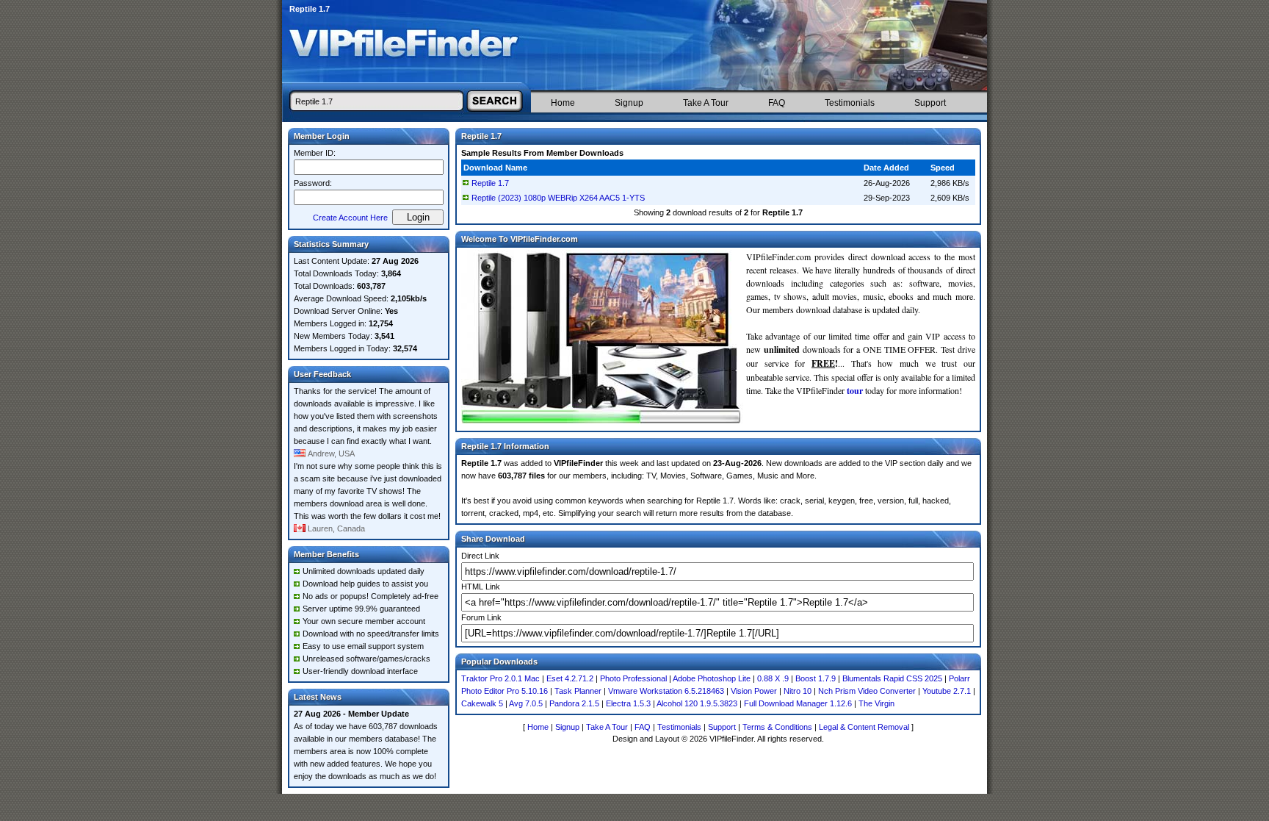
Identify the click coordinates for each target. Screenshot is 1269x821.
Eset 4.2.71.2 (569, 678)
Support (930, 103)
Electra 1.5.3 (628, 703)
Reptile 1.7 (490, 183)
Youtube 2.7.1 (946, 690)
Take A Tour (705, 103)
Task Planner (577, 690)
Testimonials (850, 103)
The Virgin (876, 703)
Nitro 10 (797, 690)
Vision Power (754, 690)
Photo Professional (633, 678)
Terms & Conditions (777, 727)
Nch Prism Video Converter (867, 690)
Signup (629, 103)
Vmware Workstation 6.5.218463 (666, 690)
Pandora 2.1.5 (574, 703)
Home (563, 103)
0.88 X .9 (773, 678)
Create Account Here (350, 217)
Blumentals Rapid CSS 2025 (892, 678)
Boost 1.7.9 (815, 678)
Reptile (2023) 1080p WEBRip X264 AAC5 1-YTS (558, 197)
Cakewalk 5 (482, 703)
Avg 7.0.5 (526, 703)
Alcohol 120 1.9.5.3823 (697, 703)
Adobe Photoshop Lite (712, 678)
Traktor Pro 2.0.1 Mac (500, 678)
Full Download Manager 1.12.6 (798, 703)
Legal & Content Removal (864, 727)
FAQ (776, 103)
